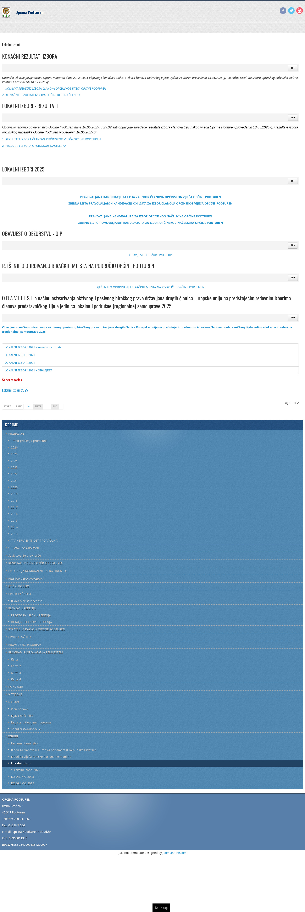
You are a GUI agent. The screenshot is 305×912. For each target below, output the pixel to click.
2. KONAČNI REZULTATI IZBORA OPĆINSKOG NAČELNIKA (41, 95)
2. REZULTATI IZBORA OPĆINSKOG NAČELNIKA (34, 146)
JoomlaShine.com (175, 853)
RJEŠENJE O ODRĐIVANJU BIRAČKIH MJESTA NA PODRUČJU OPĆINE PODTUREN (150, 287)
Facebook (283, 10)
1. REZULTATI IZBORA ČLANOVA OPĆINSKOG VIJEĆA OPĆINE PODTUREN (51, 139)
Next (38, 406)
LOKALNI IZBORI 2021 (20, 355)
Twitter (291, 10)
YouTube (299, 10)
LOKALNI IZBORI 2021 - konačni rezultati (33, 347)
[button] (293, 68)
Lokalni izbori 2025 (15, 390)
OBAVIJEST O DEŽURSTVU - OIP (150, 255)
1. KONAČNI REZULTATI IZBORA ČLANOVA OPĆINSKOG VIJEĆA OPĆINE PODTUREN (54, 88)
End (54, 406)
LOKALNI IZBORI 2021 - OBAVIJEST (28, 370)
